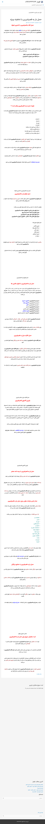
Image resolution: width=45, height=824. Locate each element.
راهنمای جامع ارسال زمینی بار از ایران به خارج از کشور (34, 784)
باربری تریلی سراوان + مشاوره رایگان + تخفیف (35, 790)
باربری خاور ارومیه (40, 788)
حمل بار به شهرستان (38, 22)
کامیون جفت (26, 303)
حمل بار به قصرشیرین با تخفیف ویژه (25, 19)
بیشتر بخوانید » (38, 674)
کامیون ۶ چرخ (25, 301)
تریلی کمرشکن (26, 311)
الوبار (20, 30)
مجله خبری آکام (40, 812)
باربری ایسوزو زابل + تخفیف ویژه (37, 791)
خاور (27, 305)
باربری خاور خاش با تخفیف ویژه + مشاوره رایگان (35, 786)
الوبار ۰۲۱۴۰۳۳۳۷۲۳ (32, 1)
